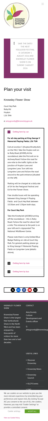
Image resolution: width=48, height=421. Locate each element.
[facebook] (24, 290)
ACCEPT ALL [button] (32, 411)
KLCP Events (33, 383)
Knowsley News (34, 369)
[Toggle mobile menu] (42, 4)
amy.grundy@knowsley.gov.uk (19, 121)
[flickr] (18, 290)
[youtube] (30, 290)
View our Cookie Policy (12, 417)
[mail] (35, 290)
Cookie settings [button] (14, 411)
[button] (24, 131)
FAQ (29, 389)
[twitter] (13, 290)
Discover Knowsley (32, 361)
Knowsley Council (32, 376)
